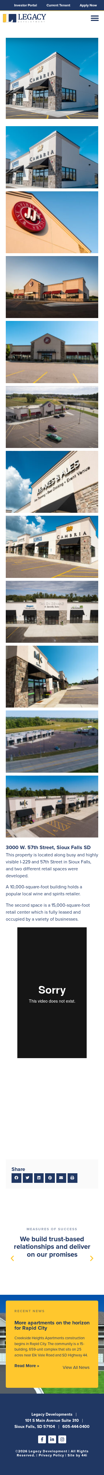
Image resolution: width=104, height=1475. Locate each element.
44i (84, 1455)
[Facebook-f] (42, 1439)
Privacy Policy (51, 1455)
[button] (94, 18)
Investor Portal (25, 5)
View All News (76, 1367)
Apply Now (88, 5)
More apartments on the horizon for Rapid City (52, 1325)
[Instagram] (62, 1439)
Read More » (26, 1365)
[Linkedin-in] (52, 1439)
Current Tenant (58, 5)
